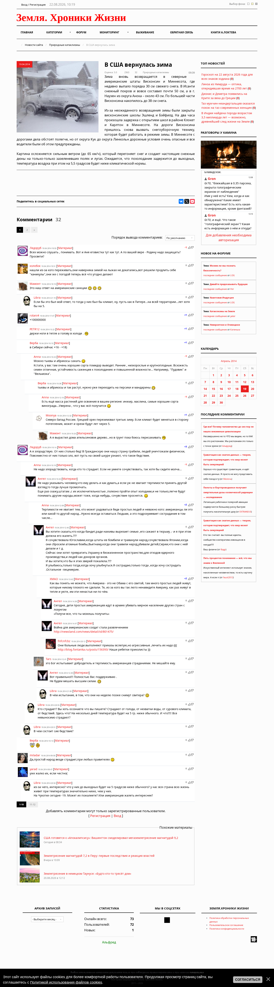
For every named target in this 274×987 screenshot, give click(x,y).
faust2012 (228, 577)
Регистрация (100, 816)
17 (229, 389)
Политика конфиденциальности (226, 928)
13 (252, 382)
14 (205, 389)
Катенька (235, 329)
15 (213, 389)
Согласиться (247, 979)
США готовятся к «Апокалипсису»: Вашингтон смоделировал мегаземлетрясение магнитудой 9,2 (111, 838)
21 (205, 396)
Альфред (226, 446)
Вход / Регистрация (33, 4)
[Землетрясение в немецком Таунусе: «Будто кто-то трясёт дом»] (30, 882)
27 (252, 396)
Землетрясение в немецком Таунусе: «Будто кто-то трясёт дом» (87, 873)
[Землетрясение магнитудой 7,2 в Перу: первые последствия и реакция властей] (30, 864)
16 (221, 389)
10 (229, 382)
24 (229, 396)
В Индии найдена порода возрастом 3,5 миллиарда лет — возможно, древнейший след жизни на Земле (226, 117)
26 (244, 396)
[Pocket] (192, 201)
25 (236, 396)
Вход (117, 816)
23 (221, 396)
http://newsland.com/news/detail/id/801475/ (84, 631)
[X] (186, 201)
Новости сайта (34, 45)
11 (236, 382)
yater (232, 316)
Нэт (232, 289)
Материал (65, 248)
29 (213, 402)
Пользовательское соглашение (226, 925)
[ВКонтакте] (181, 201)
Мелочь (227, 479)
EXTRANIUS (245, 511)
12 (244, 382)
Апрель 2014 (228, 361)
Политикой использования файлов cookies (66, 982)
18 (236, 389)
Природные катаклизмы (64, 45)
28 (205, 402)
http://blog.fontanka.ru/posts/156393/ (83, 649)
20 (252, 389)
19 (244, 389)
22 (213, 396)
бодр (223, 549)
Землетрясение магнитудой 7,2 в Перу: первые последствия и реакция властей (99, 856)
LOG (232, 275)
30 (221, 402)
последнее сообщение (215, 275)
